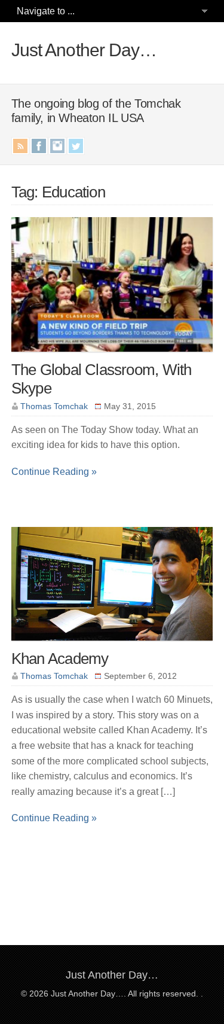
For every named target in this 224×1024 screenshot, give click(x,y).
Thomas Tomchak (54, 406)
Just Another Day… (84, 50)
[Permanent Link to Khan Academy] (112, 646)
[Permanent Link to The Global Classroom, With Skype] (112, 357)
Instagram (57, 146)
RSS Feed (20, 146)
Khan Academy (60, 659)
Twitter (76, 146)
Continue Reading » (54, 472)
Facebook (39, 146)
